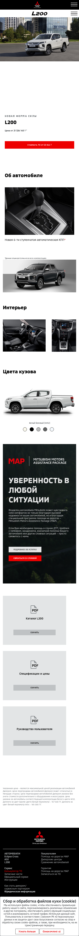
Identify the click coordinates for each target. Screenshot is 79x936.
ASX (6, 859)
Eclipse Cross (11, 856)
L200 (7, 862)
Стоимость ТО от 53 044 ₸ (39, 145)
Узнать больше (27, 931)
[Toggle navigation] (74, 4)
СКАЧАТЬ (34, 632)
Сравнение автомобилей (55, 862)
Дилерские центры (51, 859)
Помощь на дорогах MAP (55, 856)
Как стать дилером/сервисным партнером (17, 887)
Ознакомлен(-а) (52, 931)
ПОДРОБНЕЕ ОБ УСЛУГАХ (25, 549)
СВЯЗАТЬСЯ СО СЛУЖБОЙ (25, 558)
